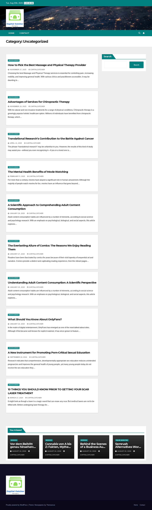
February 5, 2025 (18, 176)
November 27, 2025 (18, 69)
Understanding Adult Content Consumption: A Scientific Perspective (52, 282)
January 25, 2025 (17, 287)
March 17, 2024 (17, 398)
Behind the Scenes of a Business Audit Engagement (93, 447)
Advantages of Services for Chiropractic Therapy (38, 101)
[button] (139, 33)
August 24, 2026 (19, 451)
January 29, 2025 (17, 213)
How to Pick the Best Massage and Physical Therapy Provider (47, 65)
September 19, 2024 (19, 357)
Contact (24, 33)
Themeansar (50, 505)
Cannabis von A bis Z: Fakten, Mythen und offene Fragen (58, 447)
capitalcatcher (38, 69)
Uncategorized (14, 60)
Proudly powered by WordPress (17, 505)
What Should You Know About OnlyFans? (35, 319)
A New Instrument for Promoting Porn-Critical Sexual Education (49, 352)
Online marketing (122, 440)
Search (108, 56)
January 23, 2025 (17, 324)
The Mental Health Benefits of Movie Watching (38, 171)
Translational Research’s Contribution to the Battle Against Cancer (51, 138)
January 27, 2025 (17, 254)
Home (11, 33)
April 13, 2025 (16, 143)
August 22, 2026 (124, 451)
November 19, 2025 (18, 106)
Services (14, 440)
